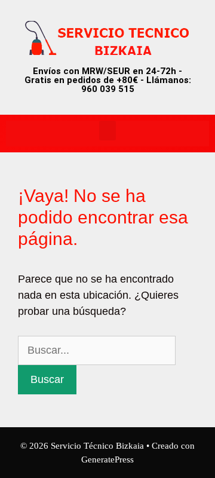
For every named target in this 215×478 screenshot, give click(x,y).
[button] (107, 130)
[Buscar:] (97, 350)
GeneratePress (107, 459)
